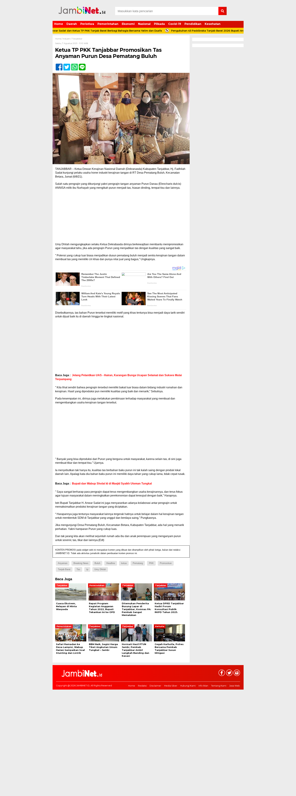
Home (58, 24)
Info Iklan (203, 685)
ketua (124, 563)
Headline (110, 563)
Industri (66, 38)
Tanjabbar (77, 38)
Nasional (144, 24)
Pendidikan (192, 24)
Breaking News (80, 563)
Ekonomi (128, 24)
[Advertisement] (121, 217)
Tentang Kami (218, 685)
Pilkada (159, 24)
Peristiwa (87, 24)
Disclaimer (155, 685)
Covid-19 (174, 24)
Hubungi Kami (188, 685)
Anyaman (62, 563)
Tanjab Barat (64, 569)
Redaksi (142, 685)
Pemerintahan (107, 24)
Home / (59, 38)
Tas (78, 569)
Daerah (71, 24)
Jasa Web (234, 685)
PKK (151, 563)
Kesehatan (212, 24)
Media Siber (170, 685)
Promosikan (166, 563)
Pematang (138, 563)
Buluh (97, 563)
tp (87, 569)
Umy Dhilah (100, 569)
